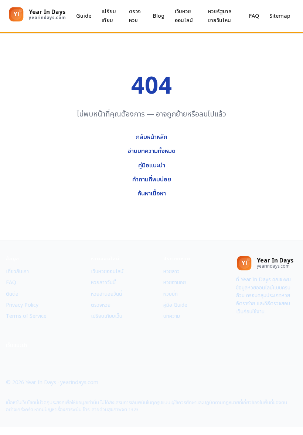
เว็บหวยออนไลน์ (184, 16)
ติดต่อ (12, 294)
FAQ (254, 16)
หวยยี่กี (170, 294)
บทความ (171, 316)
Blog (158, 16)
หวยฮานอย (174, 282)
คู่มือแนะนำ (151, 165)
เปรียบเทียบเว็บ (106, 316)
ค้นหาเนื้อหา (151, 193)
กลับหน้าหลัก (151, 137)
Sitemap (279, 16)
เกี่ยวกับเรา (17, 271)
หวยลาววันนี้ (103, 282)
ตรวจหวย (135, 16)
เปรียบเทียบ (109, 16)
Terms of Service (26, 316)
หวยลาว (171, 271)
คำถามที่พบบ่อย (151, 179)
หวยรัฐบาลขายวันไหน (220, 16)
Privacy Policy (22, 305)
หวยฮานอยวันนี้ (106, 294)
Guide (83, 16)
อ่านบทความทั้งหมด (151, 151)
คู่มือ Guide (175, 305)
